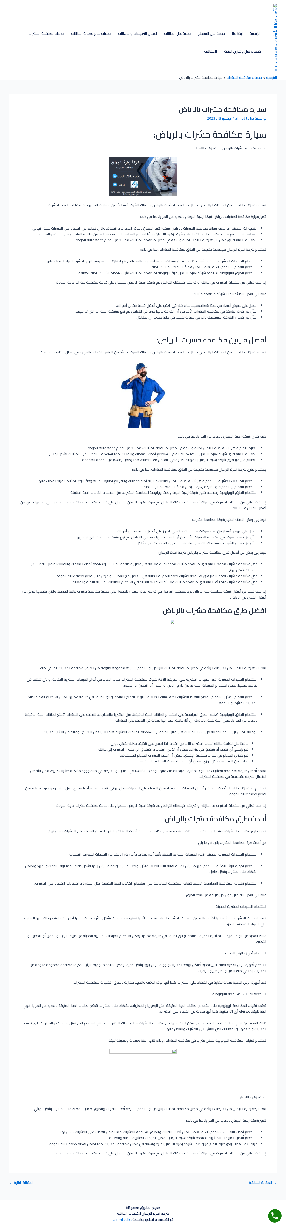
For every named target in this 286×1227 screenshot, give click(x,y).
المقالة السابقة (263, 1182)
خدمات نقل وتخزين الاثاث (242, 51)
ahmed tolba (122, 1219)
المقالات (210, 51)
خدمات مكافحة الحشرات (46, 33)
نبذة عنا (237, 33)
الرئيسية (255, 33)
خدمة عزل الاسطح (211, 33)
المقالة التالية (21, 1182)
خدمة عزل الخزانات (177, 33)
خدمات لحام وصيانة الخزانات (91, 33)
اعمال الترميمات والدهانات (137, 33)
